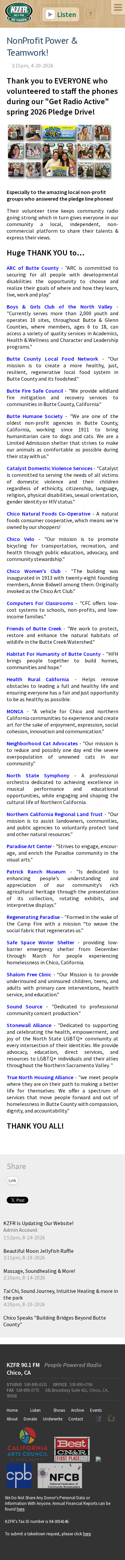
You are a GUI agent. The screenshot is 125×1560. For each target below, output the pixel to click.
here (20, 1509)
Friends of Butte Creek (34, 628)
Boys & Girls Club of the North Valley (59, 306)
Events (96, 1410)
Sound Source (24, 1006)
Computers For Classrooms (40, 603)
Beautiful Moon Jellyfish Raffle (38, 1250)
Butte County (24, 358)
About (12, 1419)
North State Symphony (38, 775)
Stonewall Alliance (29, 1025)
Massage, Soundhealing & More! (39, 1271)
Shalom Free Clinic (29, 974)
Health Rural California (38, 679)
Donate (30, 1419)
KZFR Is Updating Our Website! (38, 1223)
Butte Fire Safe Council (35, 390)
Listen (66, 14)
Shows (59, 1410)
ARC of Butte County (33, 267)
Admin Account (20, 1229)
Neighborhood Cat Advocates (42, 743)
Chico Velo (20, 539)
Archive (77, 1410)
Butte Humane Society (35, 416)
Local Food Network (71, 358)
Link (12, 1180)
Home (12, 1410)
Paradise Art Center (29, 846)
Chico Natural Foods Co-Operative (48, 513)
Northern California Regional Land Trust (55, 814)
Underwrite (52, 1419)
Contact (75, 1419)
